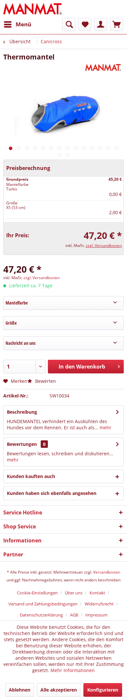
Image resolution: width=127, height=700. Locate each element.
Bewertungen (22, 444)
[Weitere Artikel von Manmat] (104, 67)
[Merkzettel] (84, 24)
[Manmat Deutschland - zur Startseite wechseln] (32, 9)
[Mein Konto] (100, 24)
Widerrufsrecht (99, 604)
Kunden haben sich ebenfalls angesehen (51, 493)
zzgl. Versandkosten (104, 245)
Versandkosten (106, 572)
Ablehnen (19, 690)
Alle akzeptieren (58, 690)
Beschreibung (22, 412)
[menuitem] (17, 24)
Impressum (96, 615)
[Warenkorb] (116, 24)
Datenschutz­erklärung (41, 615)
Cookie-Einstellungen (37, 593)
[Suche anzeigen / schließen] (68, 24)
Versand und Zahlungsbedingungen (43, 604)
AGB (74, 615)
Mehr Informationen (72, 670)
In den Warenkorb (82, 366)
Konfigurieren (102, 690)
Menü (23, 24)
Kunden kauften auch (31, 476)
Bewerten (45, 381)
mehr (104, 427)
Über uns (73, 593)
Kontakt (97, 593)
